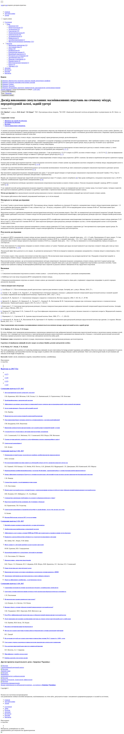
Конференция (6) (14, 50)
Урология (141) (14, 26)
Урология (8, 93)
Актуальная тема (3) (15, 47)
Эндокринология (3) (15, 36)
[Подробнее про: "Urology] (7, 84)
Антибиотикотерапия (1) (17, 40)
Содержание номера (7, 95)
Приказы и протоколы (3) (17, 59)
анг (6, 5)
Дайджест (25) (13, 66)
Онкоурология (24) (15, 34)
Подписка (8, 70)
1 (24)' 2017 (36, 89)
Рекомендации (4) (14, 61)
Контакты (8, 73)
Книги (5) (12, 64)
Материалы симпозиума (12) (18, 45)
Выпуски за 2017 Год (9, 369)
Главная (7, 12)
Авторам (7, 68)
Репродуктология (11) (16, 27)
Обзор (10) (12, 49)
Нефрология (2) (14, 38)
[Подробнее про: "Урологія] (7, 86)
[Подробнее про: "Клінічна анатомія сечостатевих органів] (18, 82)
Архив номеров (6, 89)
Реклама (7, 71)
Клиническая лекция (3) (16, 52)
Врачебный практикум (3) (17, 54)
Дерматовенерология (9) (17, 33)
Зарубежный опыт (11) (16, 57)
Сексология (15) (14, 31)
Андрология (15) (14, 29)
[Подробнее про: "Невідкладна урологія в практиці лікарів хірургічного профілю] (25, 81)
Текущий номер (10, 13)
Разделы (9, 43)
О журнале (8, 22)
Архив (7, 15)
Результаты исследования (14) (18, 56)
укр (2, 5)
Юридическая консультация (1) (19, 63)
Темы (8, 24)
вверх (2, 202)
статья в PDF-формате (8, 91)
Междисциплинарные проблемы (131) (21, 41)
